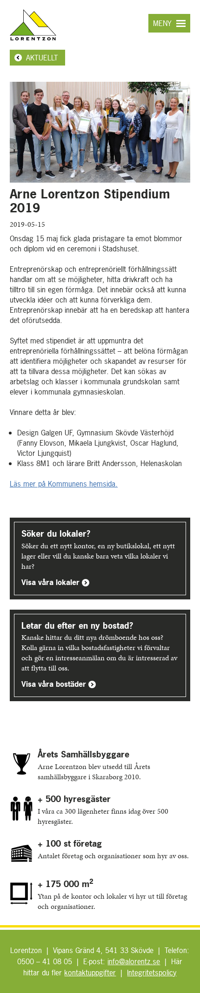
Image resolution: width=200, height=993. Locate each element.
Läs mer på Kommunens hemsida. (64, 484)
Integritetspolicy (151, 972)
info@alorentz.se (133, 961)
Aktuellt (42, 58)
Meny (162, 23)
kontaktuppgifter (90, 972)
